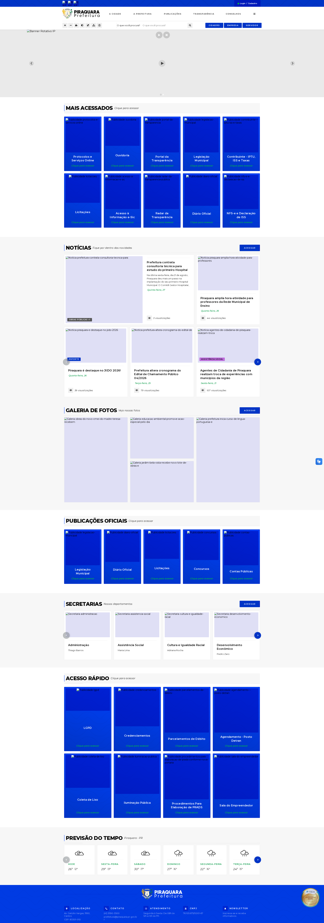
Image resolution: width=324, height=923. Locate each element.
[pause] (166, 35)
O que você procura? (128, 25)
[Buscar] (190, 25)
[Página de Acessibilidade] (99, 25)
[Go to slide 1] (161, 94)
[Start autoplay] (159, 35)
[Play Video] (162, 63)
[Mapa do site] (93, 25)
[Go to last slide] (31, 63)
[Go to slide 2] (163, 94)
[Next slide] (292, 63)
